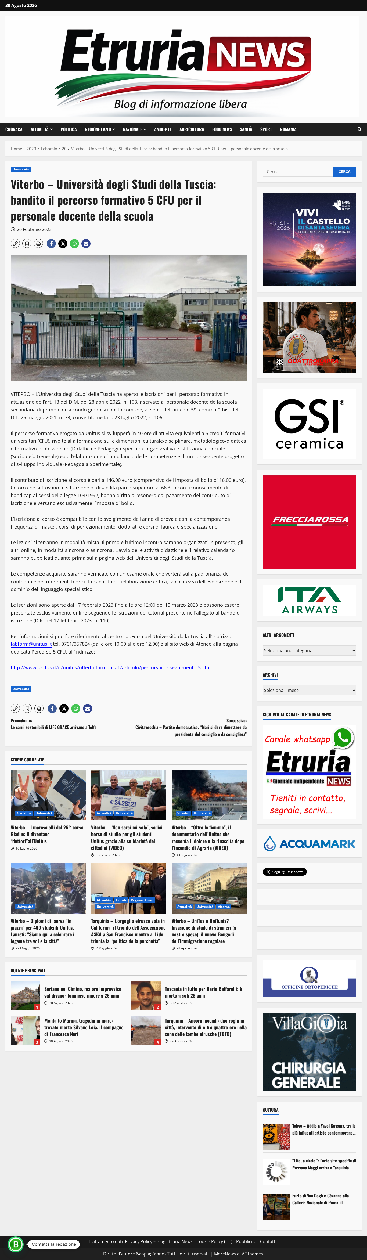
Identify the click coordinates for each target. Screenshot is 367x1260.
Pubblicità (246, 1241)
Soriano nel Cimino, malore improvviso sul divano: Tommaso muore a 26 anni (25, 995)
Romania (288, 129)
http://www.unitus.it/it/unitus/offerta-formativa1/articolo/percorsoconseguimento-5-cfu (110, 667)
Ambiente (162, 129)
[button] (360, 129)
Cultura (271, 1110)
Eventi (121, 900)
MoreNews (225, 1254)
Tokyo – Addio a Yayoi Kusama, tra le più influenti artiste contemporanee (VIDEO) (324, 1129)
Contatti (268, 1241)
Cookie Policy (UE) (214, 1241)
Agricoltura (191, 129)
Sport (266, 129)
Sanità (246, 129)
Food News (222, 129)
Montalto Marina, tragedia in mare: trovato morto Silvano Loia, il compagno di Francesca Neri (25, 1030)
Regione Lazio (98, 129)
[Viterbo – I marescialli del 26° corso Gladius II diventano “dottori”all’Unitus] (48, 795)
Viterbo (183, 813)
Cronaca (14, 129)
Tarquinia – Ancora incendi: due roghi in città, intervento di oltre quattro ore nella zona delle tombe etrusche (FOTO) (146, 1030)
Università (20, 169)
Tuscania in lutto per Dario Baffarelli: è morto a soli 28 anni (146, 995)
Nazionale (132, 129)
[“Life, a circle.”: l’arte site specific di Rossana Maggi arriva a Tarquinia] (276, 1172)
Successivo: (191, 727)
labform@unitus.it (31, 644)
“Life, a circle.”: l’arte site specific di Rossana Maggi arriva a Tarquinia (324, 1164)
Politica (69, 129)
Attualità (40, 129)
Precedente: (53, 724)
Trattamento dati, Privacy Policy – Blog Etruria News (140, 1241)
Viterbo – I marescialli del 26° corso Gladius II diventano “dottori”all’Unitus (47, 834)
